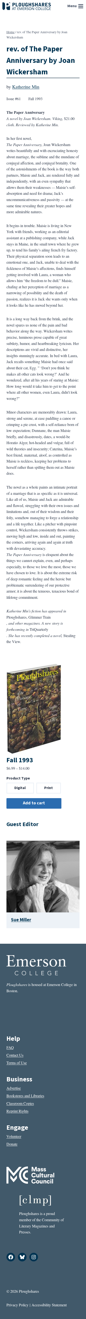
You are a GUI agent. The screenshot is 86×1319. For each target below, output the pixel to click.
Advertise (13, 1087)
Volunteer (13, 1136)
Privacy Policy (17, 1304)
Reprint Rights (17, 1110)
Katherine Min (25, 87)
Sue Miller (21, 919)
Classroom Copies (20, 1103)
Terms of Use (16, 1062)
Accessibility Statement (49, 1304)
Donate (11, 1143)
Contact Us (14, 1054)
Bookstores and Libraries (25, 1095)
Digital (20, 787)
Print (48, 787)
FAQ (10, 1047)
